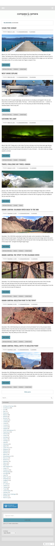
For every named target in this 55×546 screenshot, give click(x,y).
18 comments (33, 77)
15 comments (34, 304)
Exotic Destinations (8, 430)
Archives (5, 531)
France (5, 435)
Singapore (6, 480)
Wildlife (5, 496)
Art (4, 409)
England (5, 428)
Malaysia (5, 449)
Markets (5, 452)
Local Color (6, 447)
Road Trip (5, 477)
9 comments (32, 31)
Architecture (6, 408)
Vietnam (5, 492)
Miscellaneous (7, 456)
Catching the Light (9, 119)
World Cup (6, 497)
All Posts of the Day (7, 69)
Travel (5, 489)
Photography (22, 160)
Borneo (5, 418)
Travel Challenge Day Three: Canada (16, 164)
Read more (6, 65)
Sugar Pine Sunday (9, 28)
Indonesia (5, 444)
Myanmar (5, 461)
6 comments (33, 349)
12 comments (34, 258)
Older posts (27, 392)
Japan (4, 446)
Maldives (5, 451)
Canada (15, 160)
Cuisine (5, 425)
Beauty (5, 414)
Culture (5, 427)
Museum (5, 459)
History (5, 439)
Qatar (4, 475)
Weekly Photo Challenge (9, 494)
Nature (20, 205)
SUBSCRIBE (27, 520)
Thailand (5, 487)
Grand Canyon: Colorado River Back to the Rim (20, 209)
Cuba (4, 423)
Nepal (4, 465)
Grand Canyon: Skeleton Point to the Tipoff (19, 300)
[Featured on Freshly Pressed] (10, 507)
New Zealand (6, 466)
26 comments (33, 122)
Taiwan (5, 485)
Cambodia (6, 420)
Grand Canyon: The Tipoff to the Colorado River (20, 255)
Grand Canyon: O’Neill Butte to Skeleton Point (20, 346)
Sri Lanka (5, 484)
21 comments (33, 168)
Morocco (5, 458)
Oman (4, 468)
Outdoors (16, 69)
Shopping (5, 478)
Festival (5, 433)
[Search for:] (27, 397)
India (4, 442)
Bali (4, 411)
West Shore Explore (9, 73)
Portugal (5, 473)
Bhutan (5, 416)
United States (23, 69)
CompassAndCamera (23, 31)
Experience (6, 432)
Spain (4, 482)
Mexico (5, 454)
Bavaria (5, 413)
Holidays (5, 440)
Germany (5, 437)
